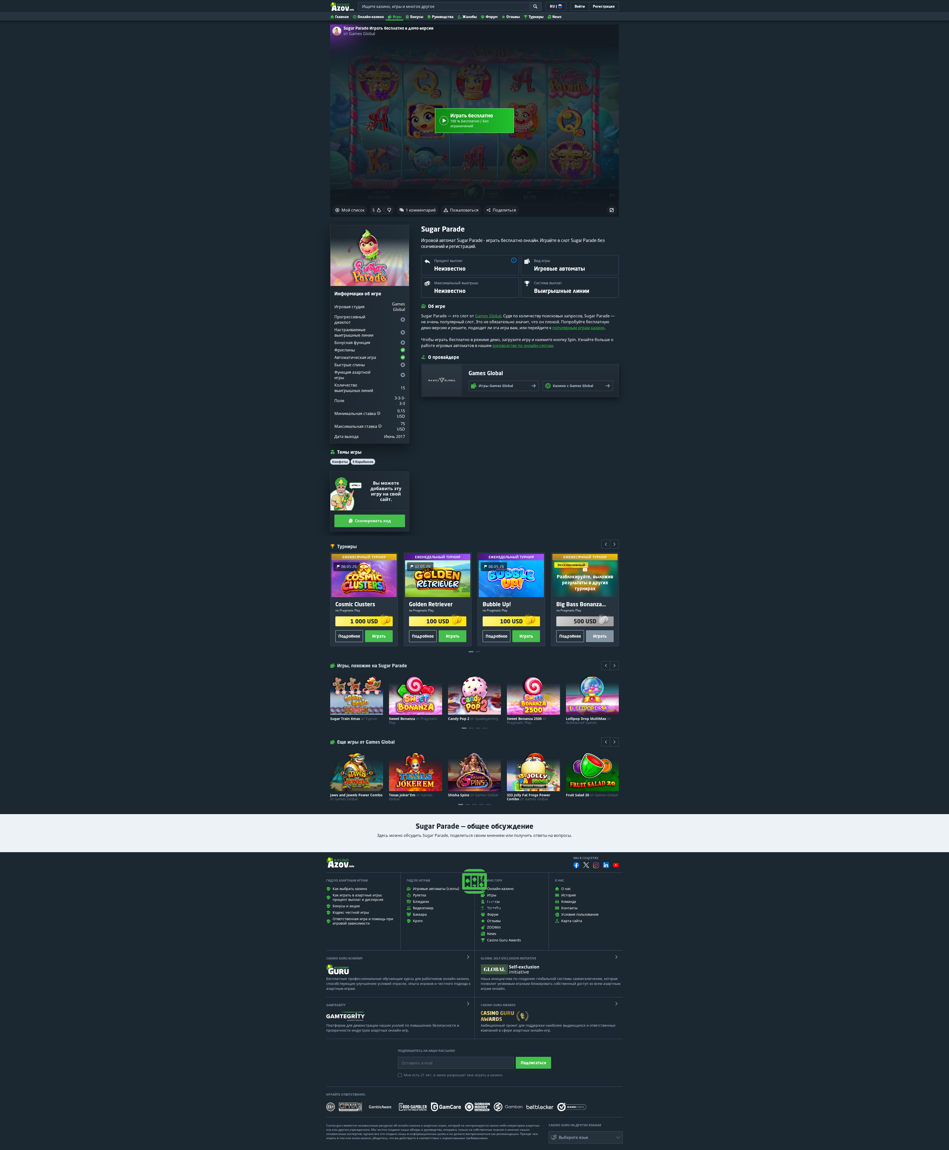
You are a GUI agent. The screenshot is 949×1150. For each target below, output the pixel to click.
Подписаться (533, 1062)
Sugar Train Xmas (353, 719)
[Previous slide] (605, 544)
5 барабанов (363, 461)
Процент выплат (448, 260)
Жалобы (469, 16)
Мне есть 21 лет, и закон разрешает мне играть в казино (453, 1075)
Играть (379, 636)
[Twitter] (586, 865)
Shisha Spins (473, 795)
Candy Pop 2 (473, 719)
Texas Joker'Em (410, 797)
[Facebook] (576, 865)
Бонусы (416, 16)
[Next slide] (614, 544)
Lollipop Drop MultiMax (588, 721)
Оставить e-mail (413, 1059)
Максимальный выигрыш (456, 283)
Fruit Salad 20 (592, 795)
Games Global (488, 316)
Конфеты (340, 461)
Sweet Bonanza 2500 (526, 721)
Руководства (442, 16)
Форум (491, 16)
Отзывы (513, 16)
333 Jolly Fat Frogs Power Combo (528, 797)
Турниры (536, 16)
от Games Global (359, 34)
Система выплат (548, 283)
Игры (397, 16)
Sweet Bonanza (413, 721)
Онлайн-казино (371, 16)
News (556, 16)
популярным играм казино (578, 327)
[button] (501, 210)
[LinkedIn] (606, 865)
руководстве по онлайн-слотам (523, 345)
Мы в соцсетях (585, 858)
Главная (342, 16)
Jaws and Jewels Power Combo (356, 797)
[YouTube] (616, 865)
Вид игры (542, 260)
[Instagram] (596, 865)
